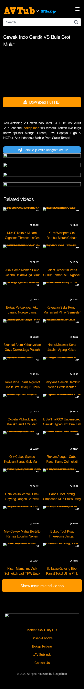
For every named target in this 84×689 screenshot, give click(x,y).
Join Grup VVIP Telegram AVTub (46, 149)
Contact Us (42, 662)
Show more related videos (42, 585)
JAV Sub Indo (42, 654)
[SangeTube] (30, 11)
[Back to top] (77, 680)
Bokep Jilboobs (42, 638)
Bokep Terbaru (42, 646)
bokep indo (32, 127)
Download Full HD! (44, 102)
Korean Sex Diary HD (42, 629)
